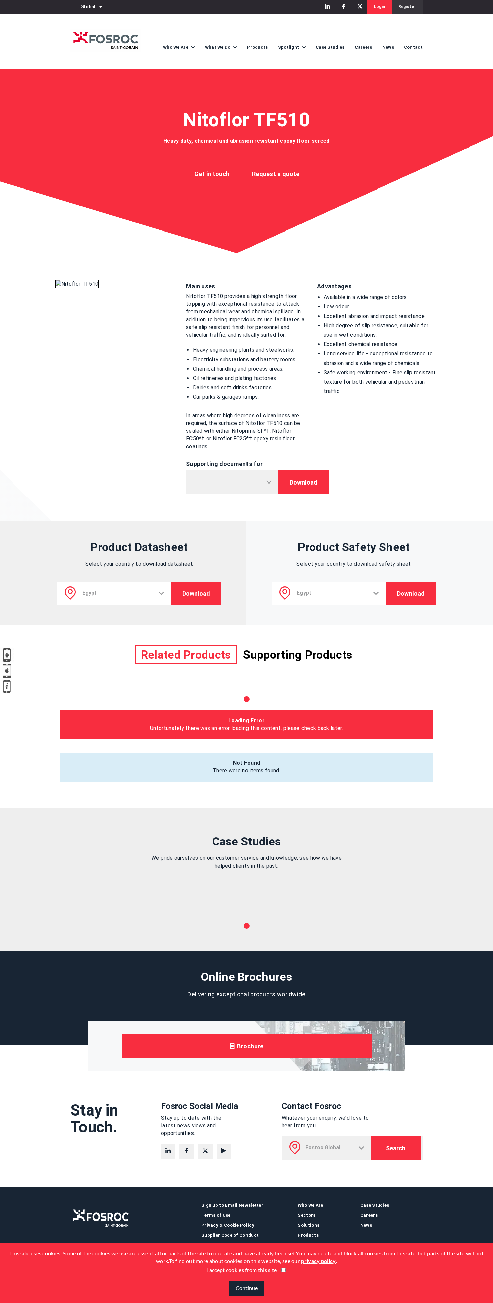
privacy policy (318, 1261)
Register (407, 6)
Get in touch (212, 173)
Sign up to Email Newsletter (232, 1205)
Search (395, 1148)
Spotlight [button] (289, 47)
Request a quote (276, 173)
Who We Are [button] (176, 47)
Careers (363, 47)
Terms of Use (216, 1215)
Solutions (309, 1225)
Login (379, 6)
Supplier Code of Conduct (230, 1235)
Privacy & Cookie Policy (227, 1225)
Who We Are (310, 1205)
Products (257, 47)
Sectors (307, 1215)
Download (303, 482)
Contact (413, 47)
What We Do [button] (218, 47)
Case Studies (330, 47)
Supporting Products (297, 654)
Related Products (186, 654)
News (388, 47)
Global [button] (88, 6)
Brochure (250, 1046)
